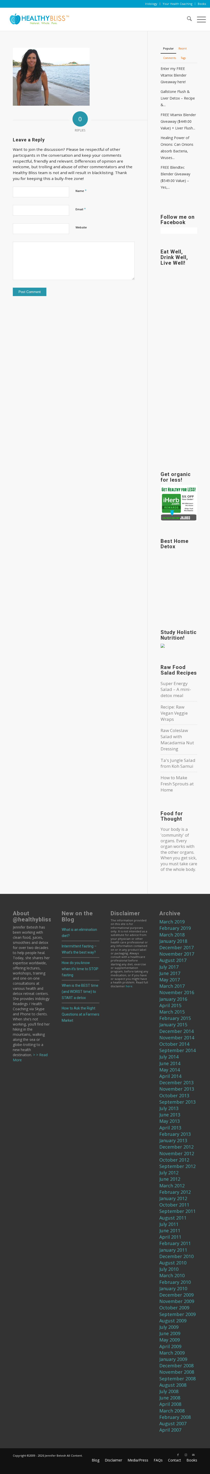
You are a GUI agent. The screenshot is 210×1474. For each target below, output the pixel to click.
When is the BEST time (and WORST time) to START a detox (80, 991)
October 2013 (174, 1095)
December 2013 (176, 1082)
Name (81, 190)
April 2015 (170, 1005)
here (129, 986)
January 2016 (173, 999)
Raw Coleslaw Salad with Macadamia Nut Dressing (177, 739)
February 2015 (175, 1018)
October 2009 (174, 1308)
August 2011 (172, 1218)
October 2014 (174, 1044)
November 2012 (176, 1153)
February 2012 (175, 1192)
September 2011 (177, 1211)
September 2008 (177, 1378)
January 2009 (173, 1359)
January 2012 (173, 1198)
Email (81, 209)
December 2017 (176, 947)
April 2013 (170, 1128)
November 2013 (176, 1089)
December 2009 (176, 1295)
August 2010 (172, 1263)
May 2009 (169, 1340)
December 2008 (176, 1365)
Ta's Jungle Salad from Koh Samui (178, 763)
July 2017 (168, 967)
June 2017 (169, 973)
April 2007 (170, 1430)
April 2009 (170, 1346)
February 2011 (175, 1243)
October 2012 (174, 1160)
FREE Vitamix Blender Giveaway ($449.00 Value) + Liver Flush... (178, 121)
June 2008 (169, 1398)
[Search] (187, 19)
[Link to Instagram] (186, 1455)
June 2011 (169, 1230)
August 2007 (172, 1423)
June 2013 (169, 1115)
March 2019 (172, 922)
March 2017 (172, 986)
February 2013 (175, 1134)
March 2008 (172, 1411)
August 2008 (172, 1385)
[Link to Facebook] (178, 1455)
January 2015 (173, 1024)
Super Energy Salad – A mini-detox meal (176, 689)
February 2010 (175, 1282)
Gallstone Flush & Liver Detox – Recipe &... (178, 98)
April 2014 (170, 1076)
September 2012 (177, 1166)
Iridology (151, 4)
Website (81, 227)
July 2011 (168, 1224)
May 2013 (169, 1121)
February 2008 (175, 1417)
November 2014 (176, 1037)
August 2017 (172, 960)
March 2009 (172, 1353)
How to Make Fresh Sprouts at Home (177, 784)
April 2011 (170, 1237)
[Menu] (199, 19)
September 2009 (177, 1314)
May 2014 (169, 1070)
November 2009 (176, 1301)
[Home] (37, 19)
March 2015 (172, 1012)
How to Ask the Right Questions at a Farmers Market (80, 1014)
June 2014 (169, 1063)
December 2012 (176, 1147)
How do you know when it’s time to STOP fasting (80, 969)
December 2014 (176, 1031)
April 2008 (170, 1404)
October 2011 (174, 1205)
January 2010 (173, 1288)
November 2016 (176, 992)
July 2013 (168, 1108)
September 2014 (177, 1050)
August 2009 (172, 1321)
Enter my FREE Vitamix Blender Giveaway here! (173, 75)
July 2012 (168, 1173)
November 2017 (176, 954)
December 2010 (176, 1256)
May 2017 (169, 980)
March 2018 (172, 935)
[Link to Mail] (193, 1455)
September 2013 (177, 1102)
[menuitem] (151, 4)
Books (202, 4)
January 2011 (173, 1250)
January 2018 (173, 941)
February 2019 (175, 928)
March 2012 (172, 1186)
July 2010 (168, 1269)
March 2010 (172, 1275)
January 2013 (173, 1140)
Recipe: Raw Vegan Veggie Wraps (174, 713)
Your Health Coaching (177, 4)
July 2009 (168, 1327)
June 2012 (169, 1179)
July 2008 (168, 1391)
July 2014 (168, 1057)
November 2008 (176, 1372)
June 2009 (169, 1333)
